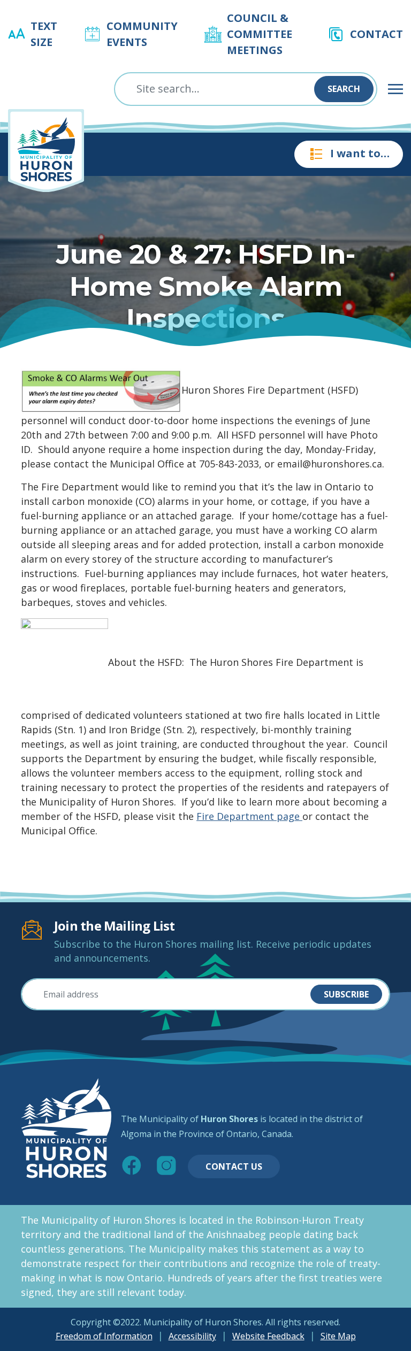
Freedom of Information (104, 1336)
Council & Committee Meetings (259, 34)
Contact (376, 34)
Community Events (142, 34)
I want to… (360, 153)
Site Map (338, 1336)
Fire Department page (249, 816)
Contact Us (234, 1166)
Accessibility (192, 1336)
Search (344, 89)
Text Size (44, 34)
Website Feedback (268, 1336)
